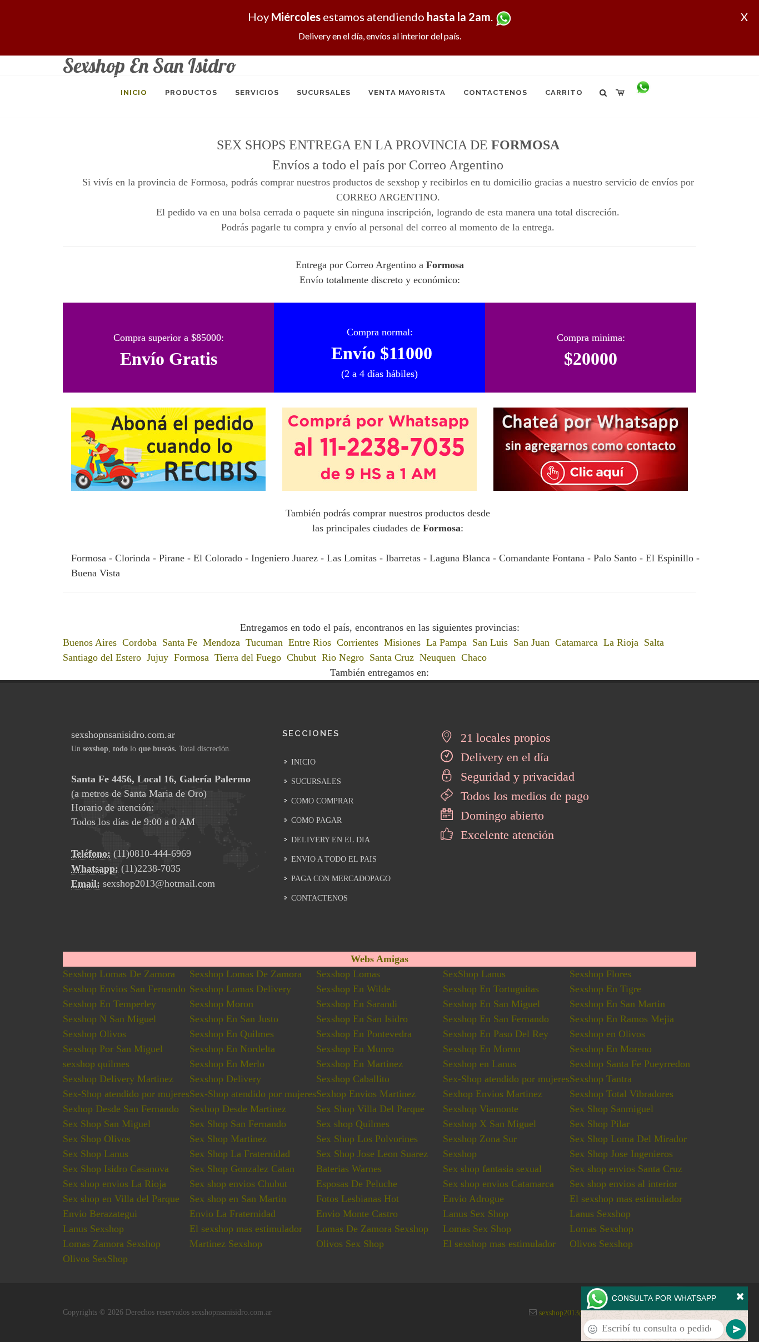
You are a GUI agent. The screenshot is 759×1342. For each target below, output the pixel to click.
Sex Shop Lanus (95, 1153)
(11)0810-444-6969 (152, 853)
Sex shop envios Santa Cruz (626, 1168)
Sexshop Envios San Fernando (124, 988)
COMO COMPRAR (322, 801)
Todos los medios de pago (523, 796)
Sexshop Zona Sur (480, 1138)
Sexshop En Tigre (605, 988)
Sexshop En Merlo (226, 1063)
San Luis (490, 642)
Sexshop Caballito (353, 1078)
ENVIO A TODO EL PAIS (334, 859)
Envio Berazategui (100, 1213)
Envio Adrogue (473, 1198)
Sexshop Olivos (94, 1033)
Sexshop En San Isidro (362, 1018)
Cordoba (139, 642)
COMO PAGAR (316, 820)
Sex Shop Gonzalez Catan (241, 1168)
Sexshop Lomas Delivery (240, 988)
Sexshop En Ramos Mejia (622, 1018)
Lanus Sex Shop (475, 1213)
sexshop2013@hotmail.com (159, 883)
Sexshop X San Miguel (489, 1123)
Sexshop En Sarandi (356, 1003)
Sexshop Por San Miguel (113, 1048)
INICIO (303, 762)
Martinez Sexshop (225, 1243)
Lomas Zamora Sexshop (112, 1243)
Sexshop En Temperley (109, 1003)
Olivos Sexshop (601, 1243)
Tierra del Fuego (247, 657)
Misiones (402, 642)
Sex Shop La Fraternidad (239, 1153)
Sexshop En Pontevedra (364, 1033)
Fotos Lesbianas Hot (357, 1198)
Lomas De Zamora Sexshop (372, 1228)
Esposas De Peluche (356, 1183)
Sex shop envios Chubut (238, 1183)
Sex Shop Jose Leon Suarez (372, 1153)
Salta (654, 642)
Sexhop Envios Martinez (366, 1093)
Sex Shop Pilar (600, 1123)
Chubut (301, 657)
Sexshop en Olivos (607, 1033)
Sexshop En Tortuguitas (491, 988)
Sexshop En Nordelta (232, 1048)
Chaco (474, 657)
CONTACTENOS (319, 898)
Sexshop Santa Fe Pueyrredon (630, 1063)
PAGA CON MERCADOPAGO (341, 878)
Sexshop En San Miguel (491, 1003)
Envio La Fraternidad (232, 1213)
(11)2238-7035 (151, 868)
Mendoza (221, 642)
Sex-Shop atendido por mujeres (506, 1078)
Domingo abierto (500, 815)
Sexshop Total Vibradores (621, 1093)
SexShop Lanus (474, 973)
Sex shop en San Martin (237, 1198)
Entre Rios (309, 642)
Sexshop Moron (221, 1003)
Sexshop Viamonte (480, 1108)
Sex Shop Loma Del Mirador (628, 1138)
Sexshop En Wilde (353, 988)
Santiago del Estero (102, 657)
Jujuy (157, 657)
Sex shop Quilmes (353, 1123)
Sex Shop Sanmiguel (611, 1108)
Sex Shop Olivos (97, 1138)
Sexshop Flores (600, 973)
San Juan (531, 642)
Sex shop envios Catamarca (498, 1183)
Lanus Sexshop (600, 1213)
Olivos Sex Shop (350, 1243)
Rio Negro (343, 657)
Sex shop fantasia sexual (492, 1168)
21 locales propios (504, 738)
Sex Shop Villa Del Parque (370, 1108)
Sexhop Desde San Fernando (121, 1108)
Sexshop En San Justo (233, 1018)
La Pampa (446, 642)
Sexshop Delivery (225, 1078)
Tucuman (264, 642)
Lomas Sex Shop (477, 1228)
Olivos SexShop (95, 1258)
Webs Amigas (379, 958)
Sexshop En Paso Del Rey (495, 1033)
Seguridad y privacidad (516, 776)
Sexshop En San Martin (617, 1003)
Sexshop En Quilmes (231, 1033)
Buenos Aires (90, 642)
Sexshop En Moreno (611, 1048)
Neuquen (438, 657)
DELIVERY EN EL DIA (330, 840)
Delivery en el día (503, 757)
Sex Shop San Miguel (107, 1123)
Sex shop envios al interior (623, 1183)
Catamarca (576, 642)
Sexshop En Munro (355, 1048)
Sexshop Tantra (601, 1078)
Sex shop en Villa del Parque (121, 1198)
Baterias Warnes (349, 1168)
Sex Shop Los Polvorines (367, 1138)
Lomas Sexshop (601, 1228)
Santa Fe (179, 642)
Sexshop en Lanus (479, 1063)
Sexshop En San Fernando (496, 1018)
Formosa (191, 657)
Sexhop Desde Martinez (237, 1108)
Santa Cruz (391, 657)
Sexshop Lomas (348, 973)
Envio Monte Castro (357, 1213)
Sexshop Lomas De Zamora (119, 973)
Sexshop (460, 1153)
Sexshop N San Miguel (109, 1018)
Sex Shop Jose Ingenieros (621, 1153)
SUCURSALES (316, 781)
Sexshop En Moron (482, 1048)
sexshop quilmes (96, 1063)
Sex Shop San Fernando (237, 1123)
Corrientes (357, 642)
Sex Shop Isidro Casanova (116, 1168)
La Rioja (620, 642)
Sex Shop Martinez (228, 1138)
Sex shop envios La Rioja (114, 1183)
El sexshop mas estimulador (626, 1198)
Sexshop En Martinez (359, 1063)
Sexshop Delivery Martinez (118, 1078)
